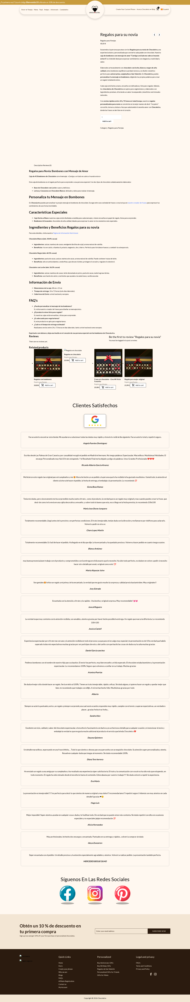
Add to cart (130, 118)
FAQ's (60, 970)
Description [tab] (33, 138)
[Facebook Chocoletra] (68, 896)
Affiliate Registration (66, 973)
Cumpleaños (64, 10)
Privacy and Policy (143, 961)
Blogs (60, 967)
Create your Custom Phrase (125, 9)
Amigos (46, 10)
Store (23, 10)
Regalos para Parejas (108, 42)
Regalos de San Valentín (106, 961)
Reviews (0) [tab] (44, 138)
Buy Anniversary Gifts (105, 955)
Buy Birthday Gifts (104, 958)
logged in (41, 326)
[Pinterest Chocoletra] (122, 896)
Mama (36, 10)
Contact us (62, 976)
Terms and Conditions (144, 958)
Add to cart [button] (44, 380)
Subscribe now (159, 923)
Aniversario (54, 10)
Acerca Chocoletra (143, 9)
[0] (157, 10)
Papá (41, 10)
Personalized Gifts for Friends (108, 964)
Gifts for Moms (102, 967)
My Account (62, 979)
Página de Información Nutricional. (65, 206)
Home (60, 955)
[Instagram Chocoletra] (95, 896)
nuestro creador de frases (137, 175)
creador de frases (52, 282)
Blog (153, 9)
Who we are (62, 964)
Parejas (30, 10)
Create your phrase (65, 961)
